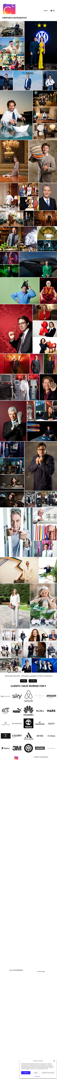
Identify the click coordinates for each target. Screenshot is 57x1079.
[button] (54, 1061)
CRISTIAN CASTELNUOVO (14, 17)
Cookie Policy (37, 1076)
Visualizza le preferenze (48, 1072)
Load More (33, 681)
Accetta (26, 1072)
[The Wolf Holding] (44, 971)
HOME (45, 10)
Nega (35, 1072)
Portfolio (23, 681)
